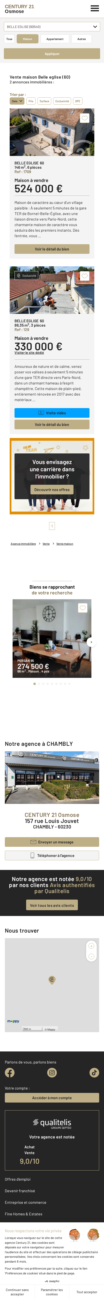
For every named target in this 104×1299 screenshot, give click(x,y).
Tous (9, 38)
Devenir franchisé (20, 1190)
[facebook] (10, 1072)
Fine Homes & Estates (23, 1214)
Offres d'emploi (17, 1179)
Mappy (51, 1029)
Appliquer (52, 54)
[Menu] (95, 7)
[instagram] (52, 1072)
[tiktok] (94, 1072)
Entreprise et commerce (25, 1202)
